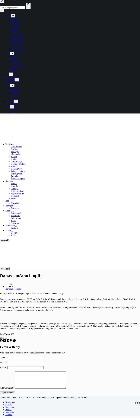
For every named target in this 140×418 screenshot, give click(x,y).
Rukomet (15, 196)
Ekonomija (15, 154)
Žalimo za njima (18, 171)
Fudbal (14, 183)
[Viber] (11, 341)
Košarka (14, 186)
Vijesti (8, 144)
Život (7, 230)
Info (7, 201)
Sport (7, 181)
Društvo (14, 149)
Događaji (15, 203)
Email (3, 362)
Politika (14, 166)
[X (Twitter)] (5, 341)
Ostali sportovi (17, 191)
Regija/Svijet (16, 169)
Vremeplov (16, 223)
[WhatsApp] (14, 341)
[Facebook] (1, 341)
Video (13, 220)
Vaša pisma (16, 218)
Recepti (14, 233)
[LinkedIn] (8, 341)
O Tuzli (8, 405)
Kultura (14, 159)
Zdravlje (14, 176)
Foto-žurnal (16, 213)
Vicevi (14, 235)
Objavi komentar (7, 393)
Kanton (14, 156)
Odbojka (14, 188)
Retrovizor (15, 215)
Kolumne (9, 225)
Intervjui (14, 228)
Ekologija (15, 151)
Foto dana (15, 208)
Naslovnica (10, 402)
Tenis (13, 198)
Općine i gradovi (18, 164)
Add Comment (7, 388)
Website (3, 367)
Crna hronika (16, 146)
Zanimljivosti (16, 174)
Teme (7, 210)
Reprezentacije (17, 193)
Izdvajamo (9, 206)
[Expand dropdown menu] (12, 181)
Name (3, 357)
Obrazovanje (16, 161)
